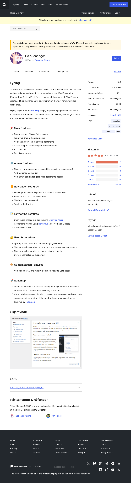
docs (118, 126)
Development (62, 71)
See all (118, 184)
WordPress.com (108, 440)
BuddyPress (107, 452)
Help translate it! (85, 20)
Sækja (116, 58)
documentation (108, 131)
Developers (61, 448)
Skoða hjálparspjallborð (98, 210)
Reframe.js (43, 223)
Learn (58, 440)
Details (16, 71)
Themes (36, 444)
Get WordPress (119, 4)
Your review (93, 184)
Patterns (36, 452)
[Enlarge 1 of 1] (78, 320)
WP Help (35, 110)
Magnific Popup (56, 220)
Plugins (36, 448)
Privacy (13, 452)
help (118, 131)
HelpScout (30, 302)
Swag (81, 452)
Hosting (13, 448)
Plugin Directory (17, 13)
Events (81, 444)
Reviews (29, 71)
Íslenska (38, 467)
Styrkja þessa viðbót (97, 235)
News (12, 444)
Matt (104, 444)
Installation (44, 71)
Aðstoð (117, 71)
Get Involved (83, 440)
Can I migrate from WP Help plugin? (26, 387)
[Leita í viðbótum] (37, 28)
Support (59, 444)
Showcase (37, 440)
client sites (116, 121)
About (12, 440)
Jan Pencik (57, 416)
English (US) (116, 115)
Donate (82, 448)
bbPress (105, 448)
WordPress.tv (62, 452)
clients (111, 126)
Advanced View (95, 138)
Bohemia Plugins (42, 60)
